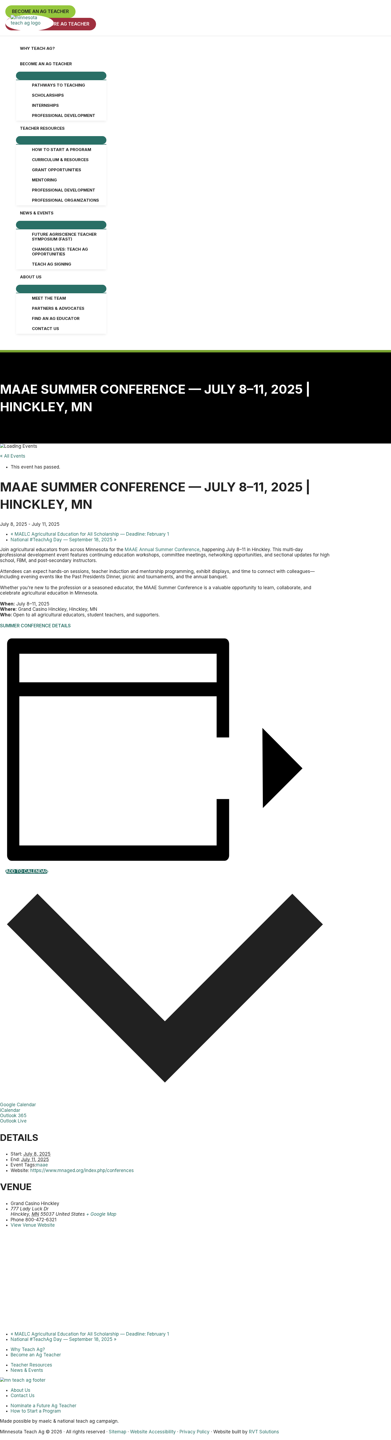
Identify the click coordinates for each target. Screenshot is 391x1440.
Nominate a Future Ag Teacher (43, 1405)
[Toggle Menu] (61, 76)
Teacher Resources (31, 1365)
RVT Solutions (264, 1431)
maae (42, 1165)
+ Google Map (101, 1214)
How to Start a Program (36, 1411)
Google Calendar (18, 1104)
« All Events (12, 456)
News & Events (27, 1370)
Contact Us (23, 1395)
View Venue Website (33, 1225)
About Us (20, 1390)
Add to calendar (26, 871)
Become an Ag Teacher (36, 1354)
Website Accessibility (153, 1431)
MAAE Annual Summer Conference (162, 549)
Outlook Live (13, 1121)
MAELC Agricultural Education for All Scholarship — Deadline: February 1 (90, 534)
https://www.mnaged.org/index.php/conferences (82, 1170)
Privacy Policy (195, 1431)
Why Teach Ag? (28, 1349)
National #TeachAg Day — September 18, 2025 (64, 539)
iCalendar (10, 1110)
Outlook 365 (13, 1115)
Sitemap (117, 1431)
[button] (40, 11)
